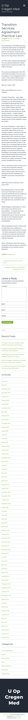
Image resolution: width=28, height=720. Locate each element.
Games (3, 654)
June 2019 (4, 561)
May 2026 (4, 385)
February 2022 (5, 446)
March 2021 (5, 480)
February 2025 (5, 400)
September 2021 (6, 458)
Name (4, 304)
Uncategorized (11, 254)
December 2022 (6, 423)
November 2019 (6, 542)
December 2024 (6, 408)
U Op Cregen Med (11, 7)
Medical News (5, 658)
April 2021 (4, 477)
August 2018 (5, 599)
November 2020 (6, 496)
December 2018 (6, 584)
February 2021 (5, 484)
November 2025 (6, 393)
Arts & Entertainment (7, 650)
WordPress (18, 717)
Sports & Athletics (6, 666)
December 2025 (6, 389)
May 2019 (4, 565)
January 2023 (5, 419)
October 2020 (5, 500)
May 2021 (4, 473)
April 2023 (4, 412)
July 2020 (4, 511)
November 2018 (6, 588)
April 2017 (4, 622)
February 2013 (5, 637)
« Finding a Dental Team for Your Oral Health (13, 262)
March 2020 (5, 526)
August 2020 (5, 507)
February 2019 (5, 576)
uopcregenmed (6, 40)
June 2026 (4, 381)
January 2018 (5, 614)
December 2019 (6, 538)
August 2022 (5, 431)
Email (3, 310)
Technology (5, 670)
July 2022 (4, 435)
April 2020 (4, 523)
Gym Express (6, 714)
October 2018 (5, 591)
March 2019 (5, 572)
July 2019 (4, 557)
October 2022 (5, 427)
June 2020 (4, 515)
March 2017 (5, 626)
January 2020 (5, 534)
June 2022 (4, 438)
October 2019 (5, 546)
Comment (5, 286)
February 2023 (5, 415)
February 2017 (5, 630)
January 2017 (5, 634)
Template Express (17, 716)
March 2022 (5, 442)
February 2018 (5, 611)
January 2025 (5, 404)
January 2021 (5, 488)
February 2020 (5, 530)
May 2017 (4, 618)
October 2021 (5, 454)
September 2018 (6, 595)
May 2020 (4, 519)
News (3, 662)
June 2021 (4, 469)
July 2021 (4, 465)
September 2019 (6, 549)
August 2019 (5, 553)
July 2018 (4, 603)
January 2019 (5, 580)
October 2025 (5, 396)
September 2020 (6, 503)
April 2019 (4, 568)
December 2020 (6, 492)
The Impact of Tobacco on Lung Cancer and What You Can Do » (14, 268)
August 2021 (5, 461)
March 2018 (5, 607)
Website (4, 316)
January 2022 (5, 450)
